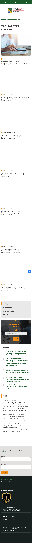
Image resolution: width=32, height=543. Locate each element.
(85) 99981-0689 (7, 509)
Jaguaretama (6, 414)
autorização (6, 405)
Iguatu (25, 410)
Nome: (3, 456)
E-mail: (3, 464)
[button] (5, 2)
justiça (23, 414)
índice (24, 431)
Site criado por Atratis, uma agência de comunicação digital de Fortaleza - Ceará (16, 539)
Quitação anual (22, 425)
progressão (7, 426)
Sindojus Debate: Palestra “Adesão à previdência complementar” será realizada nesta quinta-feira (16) (15, 136)
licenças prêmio (6, 416)
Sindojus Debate (7, 94)
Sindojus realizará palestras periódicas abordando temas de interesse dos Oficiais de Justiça (15, 289)
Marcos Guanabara (24, 418)
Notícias (6, 314)
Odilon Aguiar (6, 421)
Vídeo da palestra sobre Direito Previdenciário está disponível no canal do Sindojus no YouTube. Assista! (14, 251)
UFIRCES (15, 431)
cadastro (19, 405)
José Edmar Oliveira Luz (14, 414)
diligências (19, 408)
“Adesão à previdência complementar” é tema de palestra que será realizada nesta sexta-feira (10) (14, 174)
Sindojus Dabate (7, 284)
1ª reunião (5, 400)
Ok (15, 339)
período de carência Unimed (9, 423)
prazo (19, 423)
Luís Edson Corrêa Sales (14, 418)
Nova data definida (8, 132)
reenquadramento (11, 428)
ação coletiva (13, 405)
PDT (24, 421)
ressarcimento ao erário (17, 429)
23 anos (10, 400)
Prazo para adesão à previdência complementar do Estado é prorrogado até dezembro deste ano (14, 63)
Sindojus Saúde (8, 311)
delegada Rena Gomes (23, 406)
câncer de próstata (11, 406)
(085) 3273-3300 (10, 508)
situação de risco (8, 431)
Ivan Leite (23, 412)
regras (20, 428)
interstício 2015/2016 (7, 412)
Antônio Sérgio (15, 400)
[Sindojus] (16, 10)
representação (7, 429)
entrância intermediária (12, 410)
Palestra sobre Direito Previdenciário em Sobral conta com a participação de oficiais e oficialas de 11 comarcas (15, 213)
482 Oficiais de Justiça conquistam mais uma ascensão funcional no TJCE (17, 386)
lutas (12, 416)
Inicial (3, 19)
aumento (21, 403)
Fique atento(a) (7, 59)
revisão (25, 429)
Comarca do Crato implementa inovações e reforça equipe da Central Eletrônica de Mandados (16, 353)
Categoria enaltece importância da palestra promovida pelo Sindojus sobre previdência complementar (15, 98)
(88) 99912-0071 (16, 509)
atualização (10, 402)
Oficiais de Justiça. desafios (15, 421)
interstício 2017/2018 (16, 412)
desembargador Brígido (8, 408)
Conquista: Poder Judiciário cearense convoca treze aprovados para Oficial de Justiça (17, 379)
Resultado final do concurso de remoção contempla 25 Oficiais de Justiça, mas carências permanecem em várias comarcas (17, 371)
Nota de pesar (8, 307)
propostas (16, 425)
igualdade (20, 410)
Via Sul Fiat (19, 431)
